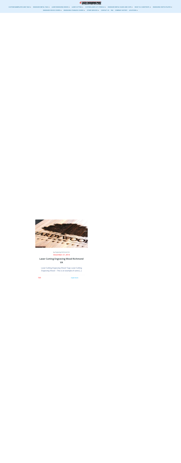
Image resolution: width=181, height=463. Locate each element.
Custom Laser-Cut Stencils (94, 7)
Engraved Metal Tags (40, 7)
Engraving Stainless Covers (74, 10)
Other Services (92, 10)
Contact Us (105, 10)
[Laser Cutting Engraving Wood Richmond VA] (61, 233)
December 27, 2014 (61, 254)
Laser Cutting (77, 7)
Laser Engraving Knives (60, 7)
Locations (132, 10)
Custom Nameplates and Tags (19, 7)
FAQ (112, 10)
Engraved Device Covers (51, 10)
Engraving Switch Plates (162, 7)
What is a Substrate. (142, 7)
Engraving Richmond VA (62, 252)
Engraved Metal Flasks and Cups (119, 7)
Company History (121, 10)
